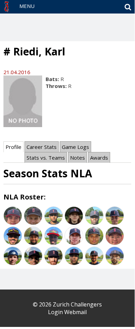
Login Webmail (67, 312)
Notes (77, 157)
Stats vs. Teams (46, 157)
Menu (27, 5)
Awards (99, 157)
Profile (13, 146)
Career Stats (42, 146)
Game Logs (75, 146)
